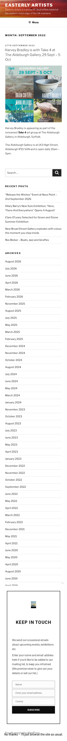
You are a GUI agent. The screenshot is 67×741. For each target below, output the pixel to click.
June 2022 (11, 493)
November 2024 (15, 353)
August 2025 (13, 310)
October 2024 (13, 360)
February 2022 (14, 522)
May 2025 (11, 324)
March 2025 (12, 332)
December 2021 (15, 529)
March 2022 (12, 515)
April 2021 (11, 543)
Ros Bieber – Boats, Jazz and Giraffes (27, 240)
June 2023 (11, 437)
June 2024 (11, 381)
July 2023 (11, 430)
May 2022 (11, 501)
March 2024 (12, 395)
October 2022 (13, 479)
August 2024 (13, 367)
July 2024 (11, 374)
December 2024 (15, 346)
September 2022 (15, 486)
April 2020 (11, 564)
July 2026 (11, 268)
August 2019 (13, 571)
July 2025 (11, 317)
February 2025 (14, 339)
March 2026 (12, 289)
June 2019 (11, 578)
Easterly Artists (29, 5)
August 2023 (13, 423)
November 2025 (15, 303)
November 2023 (15, 409)
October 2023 (13, 416)
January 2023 (13, 458)
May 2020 (11, 557)
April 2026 (11, 282)
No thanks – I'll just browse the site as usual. (33, 734)
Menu (35, 22)
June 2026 (11, 275)
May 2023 (11, 444)
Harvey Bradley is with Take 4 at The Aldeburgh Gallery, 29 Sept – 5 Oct (32, 55)
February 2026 (14, 296)
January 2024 (13, 402)
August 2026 (13, 261)
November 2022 (15, 472)
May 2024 (11, 388)
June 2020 (11, 550)
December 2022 (15, 465)
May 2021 (11, 536)
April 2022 (11, 508)
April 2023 (11, 451)
